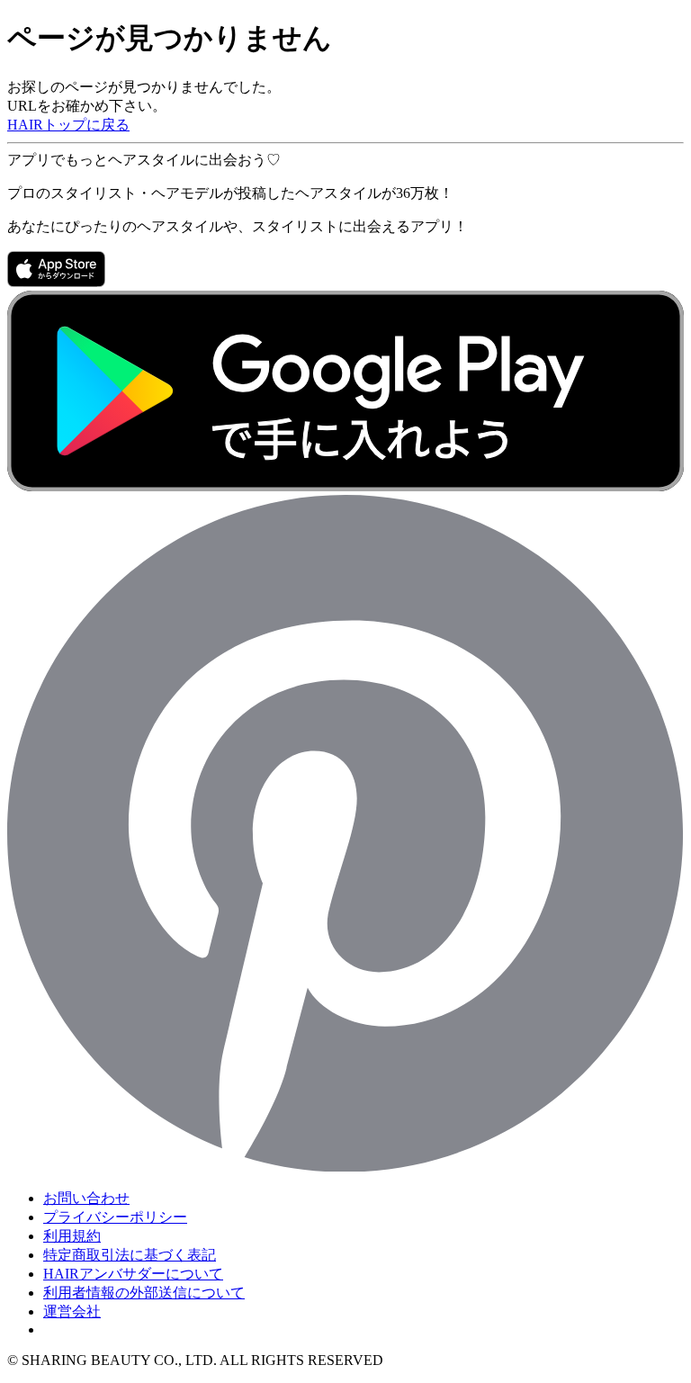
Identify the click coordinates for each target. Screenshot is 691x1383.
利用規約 (72, 1236)
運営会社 (72, 1311)
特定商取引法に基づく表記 (129, 1254)
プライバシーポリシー (115, 1217)
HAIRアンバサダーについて (133, 1273)
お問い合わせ (86, 1198)
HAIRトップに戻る (68, 124)
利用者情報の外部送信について (144, 1292)
